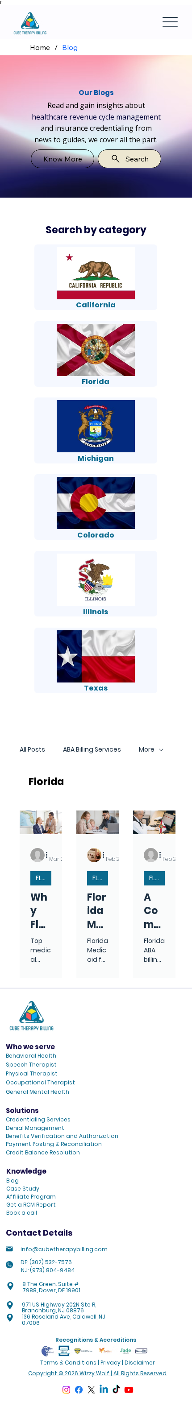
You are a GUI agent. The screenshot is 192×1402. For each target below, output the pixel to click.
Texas (96, 688)
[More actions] (50, 855)
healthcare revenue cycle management (96, 117)
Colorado (95, 535)
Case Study (22, 1188)
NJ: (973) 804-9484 (48, 1270)
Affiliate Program (31, 1196)
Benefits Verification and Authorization (62, 1136)
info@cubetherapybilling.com (64, 1249)
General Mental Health (37, 1092)
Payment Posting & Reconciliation (54, 1144)
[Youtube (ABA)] (129, 1390)
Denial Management (35, 1128)
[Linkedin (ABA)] (104, 1390)
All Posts (32, 749)
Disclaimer (140, 1362)
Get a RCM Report (31, 1204)
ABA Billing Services (92, 749)
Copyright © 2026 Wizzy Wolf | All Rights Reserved (97, 1373)
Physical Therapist (32, 1073)
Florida (95, 381)
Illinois (95, 612)
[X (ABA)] (91, 1390)
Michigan (96, 458)
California (96, 305)
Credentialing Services (38, 1119)
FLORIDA (43, 877)
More (146, 749)
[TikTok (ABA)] (116, 1390)
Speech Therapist (31, 1064)
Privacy (110, 1362)
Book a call (21, 1212)
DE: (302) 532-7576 (46, 1262)
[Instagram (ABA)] (66, 1390)
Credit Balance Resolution (43, 1152)
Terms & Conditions (68, 1362)
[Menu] (170, 22)
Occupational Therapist (40, 1082)
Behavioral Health (31, 1055)
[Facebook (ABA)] (79, 1390)
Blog (12, 1180)
